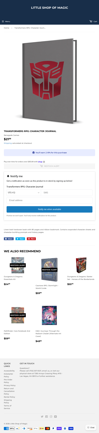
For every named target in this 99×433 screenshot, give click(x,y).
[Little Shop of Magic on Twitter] (42, 417)
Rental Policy (9, 397)
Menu (7, 21)
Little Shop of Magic (49, 7)
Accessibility (9, 371)
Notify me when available (49, 209)
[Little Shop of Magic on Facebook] (46, 417)
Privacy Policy (9, 385)
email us (46, 371)
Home (6, 28)
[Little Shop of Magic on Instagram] (51, 417)
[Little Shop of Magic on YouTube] (55, 417)
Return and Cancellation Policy (9, 391)
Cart (95, 21)
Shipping (8, 143)
